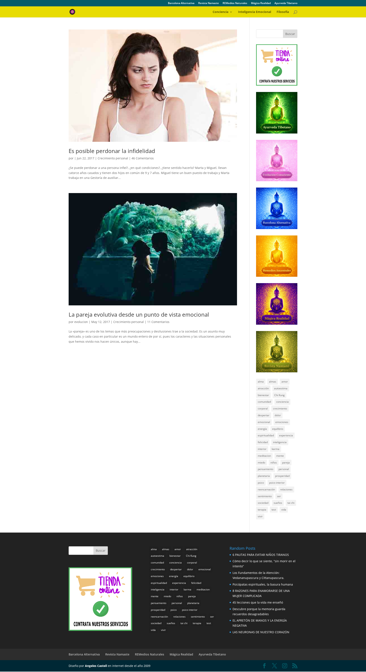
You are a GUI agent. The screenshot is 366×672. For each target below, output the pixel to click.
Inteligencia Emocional (254, 12)
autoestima (280, 388)
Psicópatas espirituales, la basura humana (263, 584)
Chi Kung (279, 395)
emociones (281, 422)
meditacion (264, 456)
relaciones (286, 489)
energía (262, 429)
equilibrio (277, 429)
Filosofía (283, 12)
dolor (278, 415)
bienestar (263, 395)
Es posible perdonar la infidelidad (112, 151)
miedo (261, 462)
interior (262, 449)
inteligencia (280, 442)
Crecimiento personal (113, 158)
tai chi (290, 503)
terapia (262, 509)
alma (261, 381)
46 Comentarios (143, 158)
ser (279, 496)
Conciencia (220, 12)
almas (272, 381)
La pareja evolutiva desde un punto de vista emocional (139, 314)
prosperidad (282, 476)
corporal (263, 408)
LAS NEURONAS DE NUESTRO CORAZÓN (261, 632)
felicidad (263, 442)
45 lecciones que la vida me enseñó (258, 602)
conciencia (282, 401)
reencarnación (266, 489)
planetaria (264, 476)
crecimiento (280, 408)
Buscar (290, 34)
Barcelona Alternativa (181, 3)
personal (284, 469)
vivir (260, 516)
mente (280, 456)
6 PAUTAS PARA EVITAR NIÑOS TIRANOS (261, 555)
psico (261, 482)
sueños (278, 503)
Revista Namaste (208, 3)
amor (284, 381)
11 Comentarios (158, 322)
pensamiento (265, 469)
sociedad (263, 503)
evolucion (81, 322)
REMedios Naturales (235, 3)
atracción (263, 388)
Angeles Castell (96, 666)
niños (273, 462)
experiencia (286, 435)
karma (275, 449)
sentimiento (265, 496)
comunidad (264, 401)
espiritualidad (266, 435)
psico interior (277, 482)
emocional (264, 422)
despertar (263, 415)
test (274, 509)
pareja (286, 462)
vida (283, 509)
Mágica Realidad (261, 3)
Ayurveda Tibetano (285, 3)
